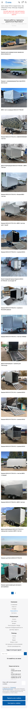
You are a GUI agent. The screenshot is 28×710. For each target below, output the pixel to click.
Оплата (14, 619)
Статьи (14, 636)
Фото (14, 638)
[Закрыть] (23, 683)
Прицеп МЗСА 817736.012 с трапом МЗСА (13, 252)
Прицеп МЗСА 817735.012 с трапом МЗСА (13, 446)
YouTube (17, 662)
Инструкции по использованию (14, 644)
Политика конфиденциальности (14, 627)
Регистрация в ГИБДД (14, 625)
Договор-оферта (14, 629)
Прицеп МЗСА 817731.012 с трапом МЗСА (13, 392)
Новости (14, 606)
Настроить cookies (14, 703)
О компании (14, 604)
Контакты (14, 613)
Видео (14, 640)
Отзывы (14, 608)
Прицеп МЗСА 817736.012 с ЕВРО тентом (13, 502)
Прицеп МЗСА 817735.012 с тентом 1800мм (13, 336)
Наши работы (14, 611)
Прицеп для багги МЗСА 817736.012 (11, 558)
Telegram (13, 662)
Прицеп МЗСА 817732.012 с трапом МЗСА (13, 419)
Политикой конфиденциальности (9, 688)
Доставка (14, 621)
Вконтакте (9, 662)
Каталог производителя (14, 646)
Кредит (14, 623)
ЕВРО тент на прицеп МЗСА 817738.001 (12, 110)
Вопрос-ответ (14, 642)
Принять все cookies (14, 698)
